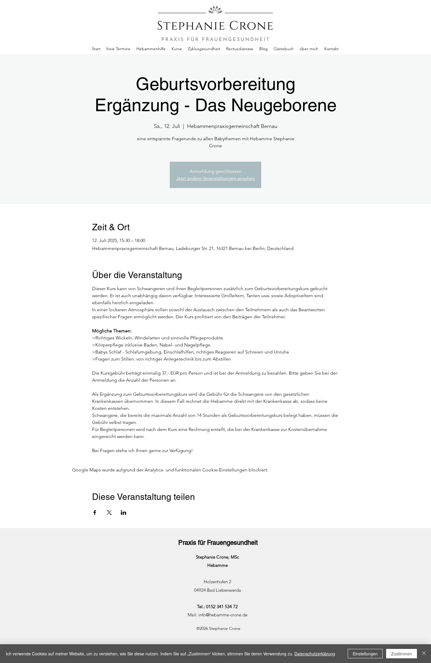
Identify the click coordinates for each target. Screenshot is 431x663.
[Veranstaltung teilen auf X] (109, 512)
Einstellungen (365, 654)
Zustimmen (401, 654)
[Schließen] (423, 653)
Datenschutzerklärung (314, 654)
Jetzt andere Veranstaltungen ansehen (215, 178)
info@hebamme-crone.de (222, 615)
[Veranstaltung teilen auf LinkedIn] (123, 512)
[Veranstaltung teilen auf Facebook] (95, 512)
